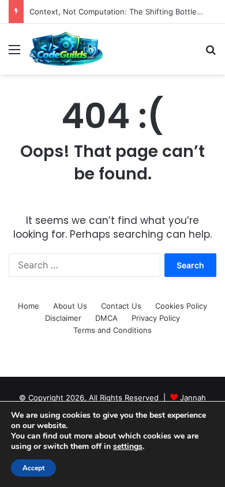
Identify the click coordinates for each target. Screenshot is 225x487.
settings (127, 446)
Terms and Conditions (112, 330)
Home (28, 305)
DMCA (106, 318)
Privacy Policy (156, 318)
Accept (33, 468)
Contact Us (121, 305)
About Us (70, 305)
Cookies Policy (181, 305)
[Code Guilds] (66, 49)
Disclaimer (63, 318)
